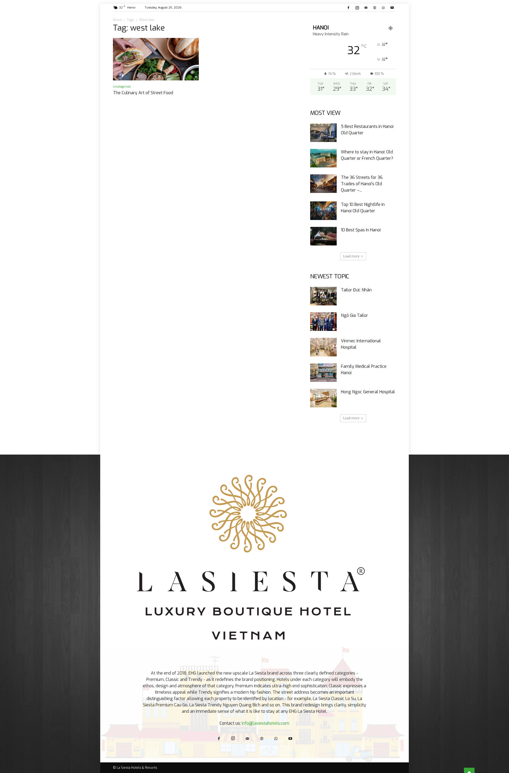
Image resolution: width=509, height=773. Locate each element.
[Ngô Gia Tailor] (323, 321)
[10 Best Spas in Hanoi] (323, 236)
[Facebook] (348, 7)
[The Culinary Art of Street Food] (156, 59)
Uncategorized (122, 86)
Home (117, 20)
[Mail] (366, 7)
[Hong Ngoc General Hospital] (323, 398)
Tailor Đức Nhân (356, 290)
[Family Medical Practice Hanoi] (323, 372)
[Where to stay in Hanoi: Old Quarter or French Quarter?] (323, 158)
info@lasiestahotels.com (265, 723)
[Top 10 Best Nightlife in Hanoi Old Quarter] (323, 210)
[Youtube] (392, 7)
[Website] (375, 7)
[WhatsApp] (383, 7)
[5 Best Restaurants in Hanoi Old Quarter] (323, 132)
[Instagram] (357, 7)
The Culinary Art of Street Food (143, 93)
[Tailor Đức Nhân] (323, 296)
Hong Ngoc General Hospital (368, 392)
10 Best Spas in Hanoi (361, 230)
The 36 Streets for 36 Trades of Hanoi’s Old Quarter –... (362, 184)
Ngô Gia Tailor (354, 315)
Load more (351, 256)
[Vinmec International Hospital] (323, 347)
